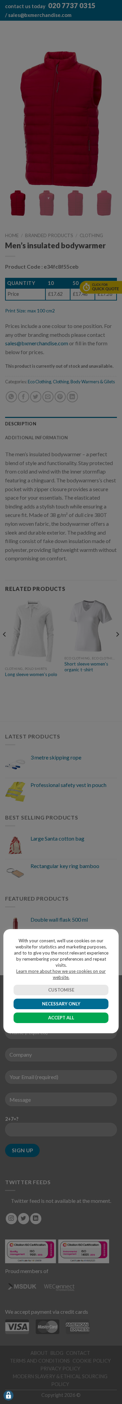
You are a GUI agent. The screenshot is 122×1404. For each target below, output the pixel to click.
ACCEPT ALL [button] (61, 1017)
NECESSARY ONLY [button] (61, 1003)
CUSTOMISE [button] (61, 990)
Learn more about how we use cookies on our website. (61, 974)
